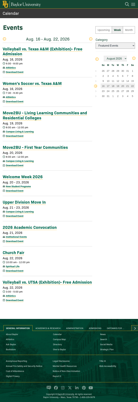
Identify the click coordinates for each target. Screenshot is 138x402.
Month (129, 30)
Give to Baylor (59, 349)
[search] (125, 4)
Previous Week (4, 39)
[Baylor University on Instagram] (62, 389)
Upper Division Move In (24, 202)
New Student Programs (18, 186)
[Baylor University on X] (69, 389)
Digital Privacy (13, 375)
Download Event (14, 72)
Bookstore (11, 349)
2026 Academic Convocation (30, 227)
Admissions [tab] (95, 328)
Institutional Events (16, 236)
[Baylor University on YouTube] (90, 389)
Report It (57, 375)
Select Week (98, 70)
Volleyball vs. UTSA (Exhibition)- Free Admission (47, 282)
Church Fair (13, 252)
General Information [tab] (18, 328)
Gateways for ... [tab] (115, 328)
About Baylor (12, 334)
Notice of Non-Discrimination (66, 370)
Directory (57, 344)
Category (102, 39)
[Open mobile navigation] (134, 4)
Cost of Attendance (15, 370)
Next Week (90, 39)
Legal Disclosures (61, 360)
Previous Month (97, 59)
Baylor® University (65, 394)
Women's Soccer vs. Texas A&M (32, 83)
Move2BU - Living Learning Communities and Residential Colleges (45, 115)
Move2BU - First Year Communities (35, 147)
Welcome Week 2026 (23, 176)
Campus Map (59, 339)
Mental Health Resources (65, 365)
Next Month (133, 58)
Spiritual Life (13, 266)
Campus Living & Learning (20, 131)
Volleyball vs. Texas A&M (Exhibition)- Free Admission (42, 51)
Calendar (11, 13)
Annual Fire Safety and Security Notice (24, 365)
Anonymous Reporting (16, 360)
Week (117, 30)
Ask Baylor (11, 344)
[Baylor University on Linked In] (76, 389)
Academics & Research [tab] (48, 328)
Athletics (11, 67)
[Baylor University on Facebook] (55, 389)
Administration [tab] (74, 328)
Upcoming (104, 30)
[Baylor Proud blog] (48, 389)
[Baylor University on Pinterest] (83, 389)
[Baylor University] (21, 4)
